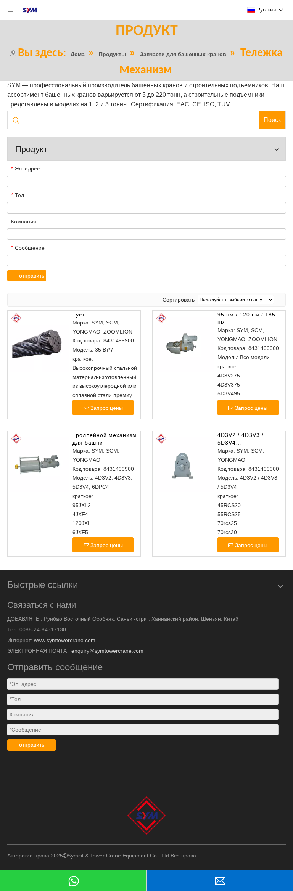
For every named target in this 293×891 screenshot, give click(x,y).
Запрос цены (106, 408)
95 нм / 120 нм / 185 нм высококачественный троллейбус (247, 318)
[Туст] (38, 340)
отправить (31, 276)
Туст (78, 314)
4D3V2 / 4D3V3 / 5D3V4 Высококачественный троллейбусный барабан (247, 439)
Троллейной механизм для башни (104, 439)
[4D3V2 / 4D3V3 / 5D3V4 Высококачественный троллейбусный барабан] (183, 461)
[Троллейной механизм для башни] (38, 461)
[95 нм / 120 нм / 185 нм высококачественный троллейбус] (183, 340)
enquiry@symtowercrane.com (107, 651)
